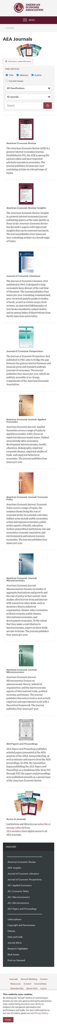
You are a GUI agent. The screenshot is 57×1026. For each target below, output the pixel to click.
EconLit (27, 983)
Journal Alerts (15, 942)
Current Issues (15, 81)
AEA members (14, 831)
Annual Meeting (29, 979)
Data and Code (15, 937)
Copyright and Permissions (21, 925)
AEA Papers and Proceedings (22, 743)
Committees (40, 983)
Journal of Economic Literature (23, 276)
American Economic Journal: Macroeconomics (21, 579)
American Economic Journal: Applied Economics (26, 420)
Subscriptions (14, 919)
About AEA (31, 988)
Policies (11, 931)
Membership (16, 988)
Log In (43, 988)
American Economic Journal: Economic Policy (27, 498)
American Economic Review (21, 143)
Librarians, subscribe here (19, 61)
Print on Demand (16, 960)
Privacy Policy (41, 1013)
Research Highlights (18, 948)
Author (38, 75)
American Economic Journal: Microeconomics (21, 671)
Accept (8, 1019)
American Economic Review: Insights (26, 208)
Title (10, 75)
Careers (44, 979)
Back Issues (13, 954)
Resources (15, 983)
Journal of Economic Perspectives (24, 351)
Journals (10, 28)
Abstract (23, 75)
